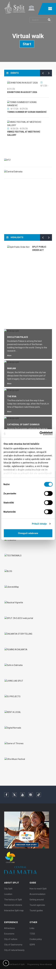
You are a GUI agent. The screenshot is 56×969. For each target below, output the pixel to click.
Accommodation (37, 894)
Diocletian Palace (17, 337)
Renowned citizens (13, 905)
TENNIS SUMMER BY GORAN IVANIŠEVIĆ (27, 112)
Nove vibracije (46, 964)
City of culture (10, 939)
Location (8, 894)
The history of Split (13, 899)
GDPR (32, 944)
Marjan (11, 368)
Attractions (9, 928)
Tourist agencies (37, 905)
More (9, 356)
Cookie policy (36, 939)
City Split (8, 888)
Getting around (37, 899)
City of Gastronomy (13, 944)
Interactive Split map (14, 910)
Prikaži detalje (39, 523)
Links (32, 928)
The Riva (11, 396)
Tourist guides (36, 910)
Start (27, 44)
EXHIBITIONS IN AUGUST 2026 (22, 92)
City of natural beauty (14, 950)
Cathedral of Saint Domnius (23, 424)
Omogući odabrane (28, 533)
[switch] (48, 493)
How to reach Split (38, 888)
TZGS (32, 934)
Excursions (9, 934)
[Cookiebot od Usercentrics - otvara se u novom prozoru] (40, 433)
